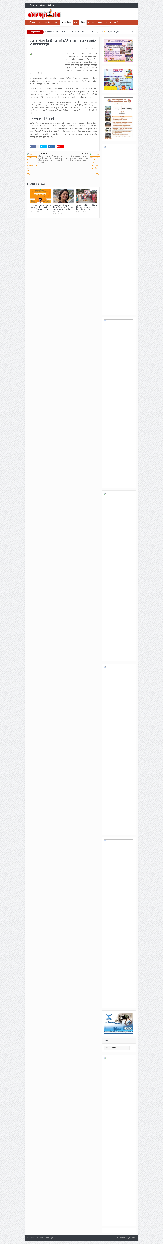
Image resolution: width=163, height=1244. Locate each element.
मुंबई (56, 22)
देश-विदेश (48, 22)
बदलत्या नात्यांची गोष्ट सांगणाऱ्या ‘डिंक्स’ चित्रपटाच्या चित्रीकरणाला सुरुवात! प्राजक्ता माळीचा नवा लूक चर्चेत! (63, 208)
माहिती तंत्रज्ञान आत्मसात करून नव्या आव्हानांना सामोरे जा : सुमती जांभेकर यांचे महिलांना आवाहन (77, 158)
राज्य (75, 22)
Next (84, 153)
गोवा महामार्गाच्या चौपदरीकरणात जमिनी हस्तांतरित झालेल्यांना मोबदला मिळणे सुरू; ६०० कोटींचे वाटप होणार (50, 159)
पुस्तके (116, 22)
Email (95, 48)
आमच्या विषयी (40, 5)
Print (89, 48)
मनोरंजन (100, 22)
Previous (44, 154)
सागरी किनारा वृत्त (34, 27)
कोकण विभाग (66, 22)
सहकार (46, 27)
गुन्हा (40, 22)
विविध (83, 22)
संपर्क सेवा (51, 5)
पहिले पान (32, 22)
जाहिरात (31, 5)
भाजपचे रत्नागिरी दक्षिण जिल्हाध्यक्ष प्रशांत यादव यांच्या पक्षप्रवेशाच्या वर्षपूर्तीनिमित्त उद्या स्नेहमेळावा (40, 207)
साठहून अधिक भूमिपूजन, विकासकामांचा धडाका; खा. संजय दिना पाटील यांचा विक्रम (90, 32)
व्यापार (108, 22)
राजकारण (91, 22)
